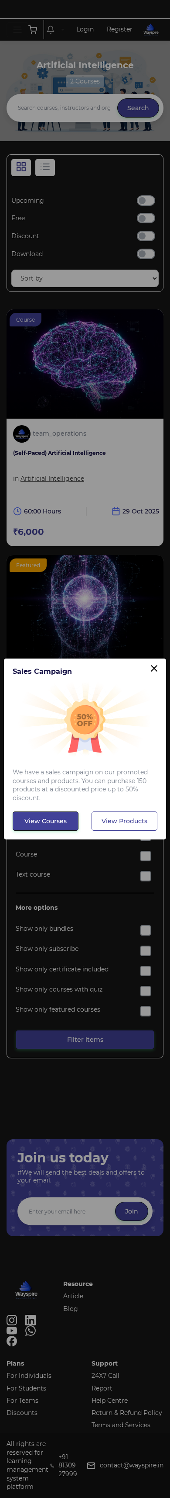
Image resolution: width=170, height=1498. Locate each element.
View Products (124, 821)
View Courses (45, 821)
